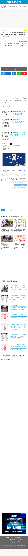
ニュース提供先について (11, 539)
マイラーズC (9, 210)
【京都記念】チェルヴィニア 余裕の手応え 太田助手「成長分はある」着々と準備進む (18, 307)
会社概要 (7, 537)
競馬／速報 (6, 281)
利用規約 (19, 539)
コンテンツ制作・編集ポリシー (16, 537)
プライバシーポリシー (9, 541)
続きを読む (6, 106)
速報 (3, 210)
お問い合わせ (14, 542)
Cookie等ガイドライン (19, 541)
